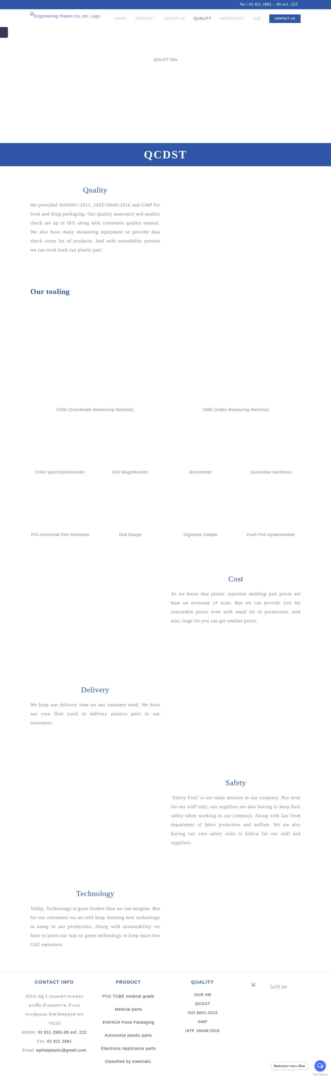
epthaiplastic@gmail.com (61, 1050)
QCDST (202, 1003)
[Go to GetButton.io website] (320, 1074)
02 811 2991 (59, 1041)
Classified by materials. (128, 1061)
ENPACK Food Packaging (128, 1022)
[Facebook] (285, 1019)
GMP (203, 1021)
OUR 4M (202, 994)
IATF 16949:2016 (202, 1030)
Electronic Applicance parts (128, 1048)
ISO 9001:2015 (203, 1012)
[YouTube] (267, 1019)
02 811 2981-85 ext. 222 (62, 1032)
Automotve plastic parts (128, 1035)
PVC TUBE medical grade (128, 996)
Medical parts (128, 1009)
